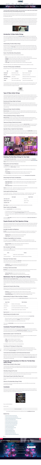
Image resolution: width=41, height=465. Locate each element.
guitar (21, 36)
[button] (35, 4)
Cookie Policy (5, 450)
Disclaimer (5, 451)
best (35, 160)
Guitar (5, 436)
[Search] (36, 447)
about (29, 330)
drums (12, 48)
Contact (5, 448)
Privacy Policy (5, 453)
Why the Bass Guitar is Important (27, 440)
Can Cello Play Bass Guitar (5, 440)
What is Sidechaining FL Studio (19, 448)
